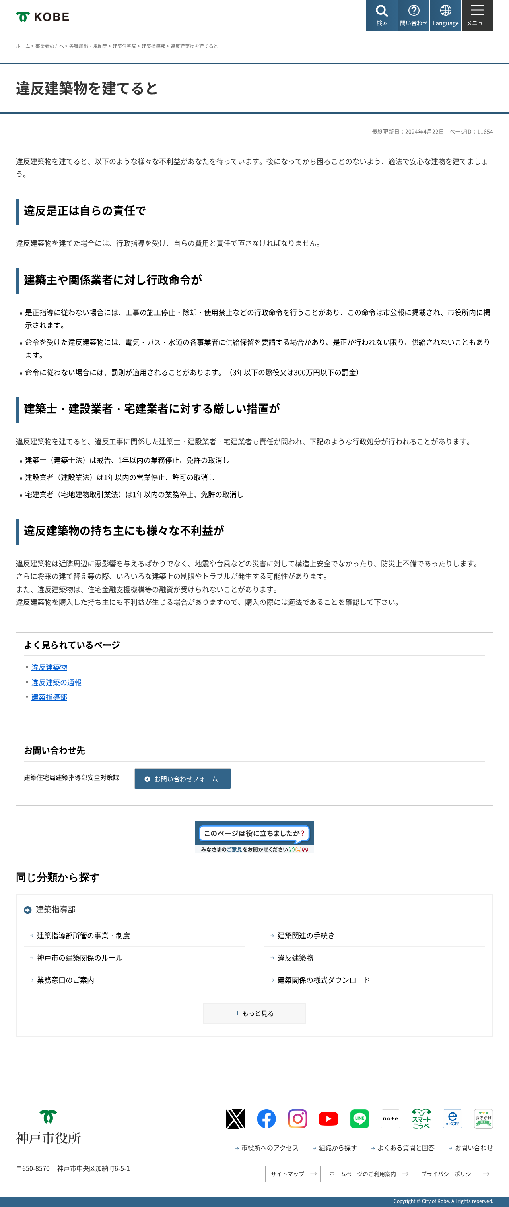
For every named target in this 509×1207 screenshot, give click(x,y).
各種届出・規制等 (88, 46)
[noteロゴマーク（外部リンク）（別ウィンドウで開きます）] (390, 1118)
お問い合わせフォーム (186, 778)
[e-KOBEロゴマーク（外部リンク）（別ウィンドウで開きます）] (452, 1118)
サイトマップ (287, 1174)
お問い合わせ (474, 1147)
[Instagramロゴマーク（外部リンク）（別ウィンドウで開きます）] (297, 1118)
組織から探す (338, 1147)
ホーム (23, 46)
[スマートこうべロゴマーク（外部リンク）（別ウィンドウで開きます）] (421, 1119)
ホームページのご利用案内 (362, 1174)
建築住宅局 (124, 46)
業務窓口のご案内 (65, 980)
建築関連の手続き (306, 935)
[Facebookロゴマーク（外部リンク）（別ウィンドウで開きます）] (266, 1118)
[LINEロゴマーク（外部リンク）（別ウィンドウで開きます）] (359, 1118)
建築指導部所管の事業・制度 (83, 935)
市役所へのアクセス (270, 1147)
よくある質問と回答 (406, 1147)
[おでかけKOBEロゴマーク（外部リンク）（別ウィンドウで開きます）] (483, 1118)
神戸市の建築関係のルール (80, 957)
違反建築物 (295, 957)
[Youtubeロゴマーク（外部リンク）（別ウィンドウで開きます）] (328, 1119)
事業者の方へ (49, 46)
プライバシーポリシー (449, 1174)
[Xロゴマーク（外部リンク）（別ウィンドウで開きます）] (235, 1118)
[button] (382, 15)
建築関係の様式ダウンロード (324, 980)
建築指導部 (153, 46)
